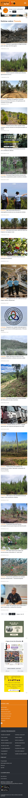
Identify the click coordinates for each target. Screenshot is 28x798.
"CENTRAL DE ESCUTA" (20, 734)
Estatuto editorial (4, 709)
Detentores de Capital (5, 711)
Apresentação (4, 707)
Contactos (3, 720)
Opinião (2, 767)
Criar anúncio (4, 778)
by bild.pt (3, 795)
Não (10, 11)
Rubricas (3, 765)
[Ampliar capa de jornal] (14, 655)
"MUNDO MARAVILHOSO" (6, 743)
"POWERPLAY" (18, 745)
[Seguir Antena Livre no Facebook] (1, 723)
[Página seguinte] (10, 614)
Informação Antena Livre (6, 763)
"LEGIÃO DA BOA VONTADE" (21, 753)
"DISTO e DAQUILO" (19, 740)
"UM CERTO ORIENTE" (19, 751)
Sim (14, 11)
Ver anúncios (4, 776)
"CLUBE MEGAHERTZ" (5, 748)
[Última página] (13, 614)
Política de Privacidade (6, 716)
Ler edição (21, 671)
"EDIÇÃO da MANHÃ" (5, 734)
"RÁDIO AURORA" (4, 740)
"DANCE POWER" (18, 737)
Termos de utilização (5, 718)
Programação (4, 761)
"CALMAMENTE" (4, 751)
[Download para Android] (13, 786)
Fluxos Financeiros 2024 (6, 713)
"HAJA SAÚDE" (4, 753)
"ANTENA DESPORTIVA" (20, 743)
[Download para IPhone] (14, 790)
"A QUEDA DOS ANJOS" (20, 748)
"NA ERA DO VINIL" (5, 745)
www (8, 671)
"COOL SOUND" (4, 737)
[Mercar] (14, 629)
